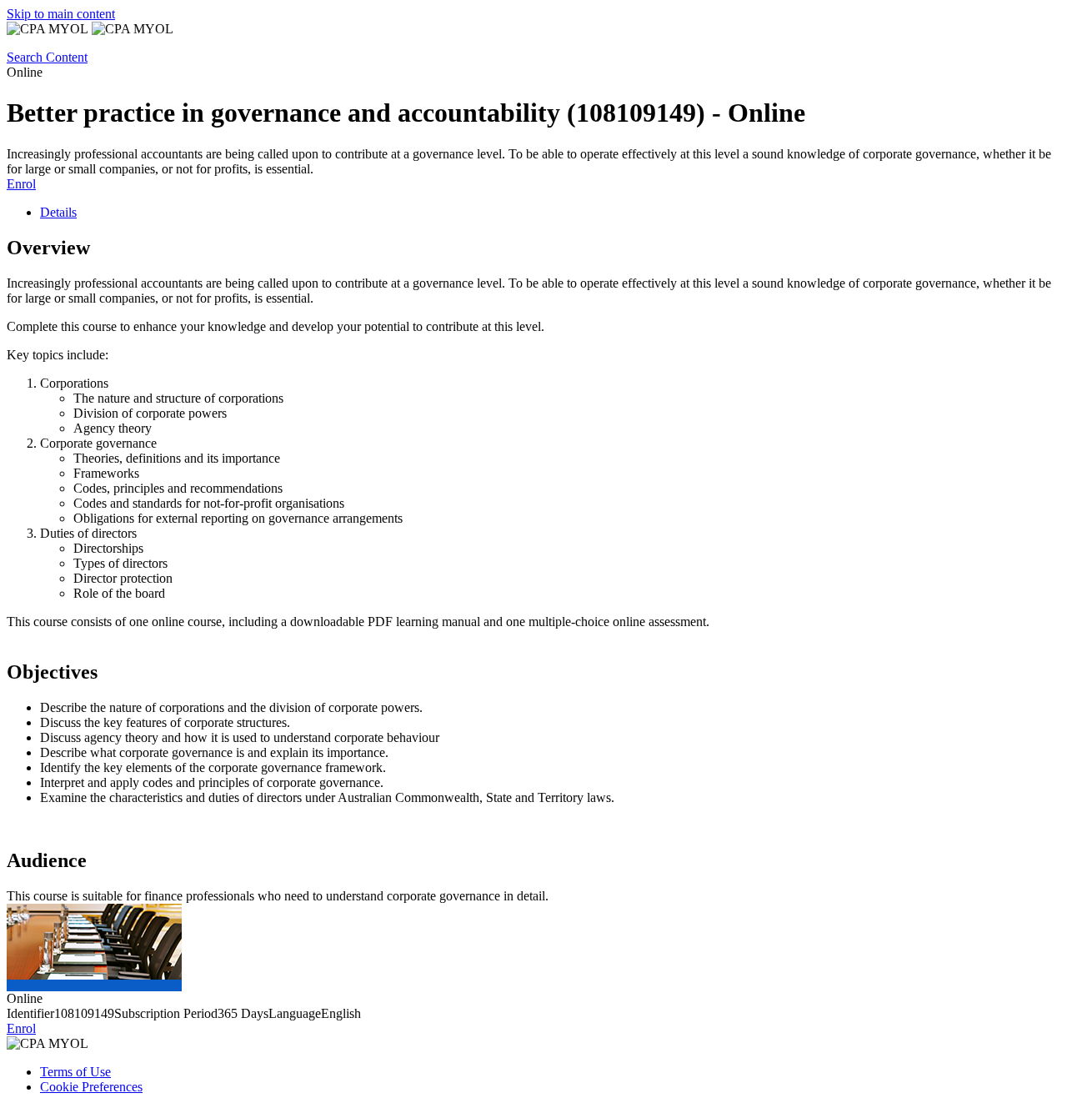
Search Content (47, 57)
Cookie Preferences (91, 1087)
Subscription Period (166, 1013)
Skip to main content (61, 14)
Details (58, 212)
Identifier (30, 1013)
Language (294, 1013)
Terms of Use (75, 1072)
